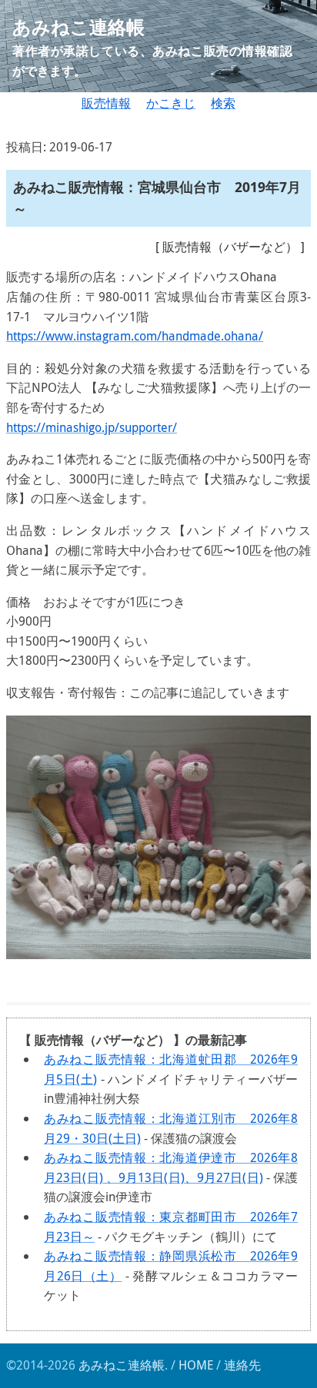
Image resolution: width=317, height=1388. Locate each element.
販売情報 (106, 103)
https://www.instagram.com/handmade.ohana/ (134, 335)
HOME (196, 1364)
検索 (223, 103)
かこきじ (170, 103)
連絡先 (242, 1364)
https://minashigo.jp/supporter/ (91, 427)
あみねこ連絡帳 (121, 1364)
